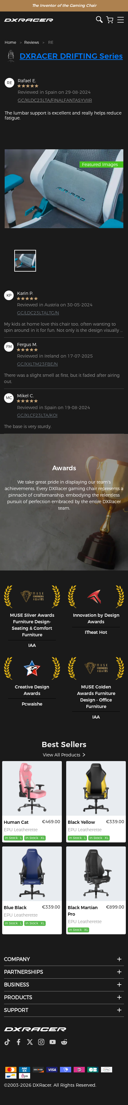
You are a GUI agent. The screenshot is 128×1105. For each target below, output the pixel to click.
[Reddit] (66, 1042)
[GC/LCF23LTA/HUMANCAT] (32, 788)
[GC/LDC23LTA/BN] (32, 873)
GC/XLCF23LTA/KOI (37, 415)
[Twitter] (32, 1042)
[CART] (109, 20)
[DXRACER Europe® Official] (50, 20)
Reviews (31, 42)
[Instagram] (43, 1042)
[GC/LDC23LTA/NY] (96, 788)
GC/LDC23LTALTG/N (38, 313)
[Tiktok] (9, 1042)
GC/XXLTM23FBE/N (37, 364)
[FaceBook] (21, 1042)
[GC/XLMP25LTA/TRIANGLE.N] (96, 873)
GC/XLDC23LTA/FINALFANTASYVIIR (55, 100)
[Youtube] (55, 1042)
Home (10, 42)
